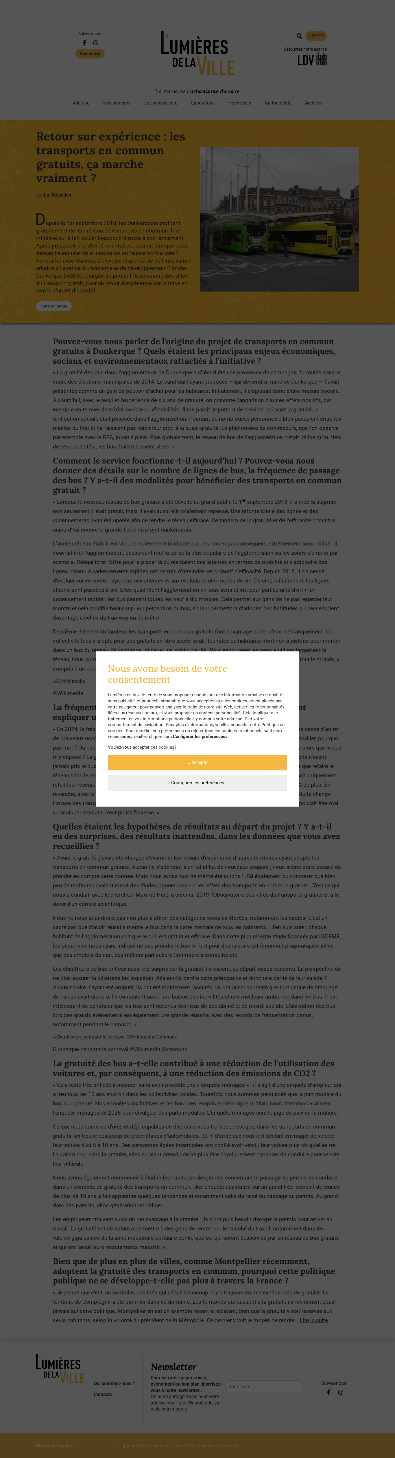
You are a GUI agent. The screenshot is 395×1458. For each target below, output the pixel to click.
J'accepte (197, 762)
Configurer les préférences (197, 782)
